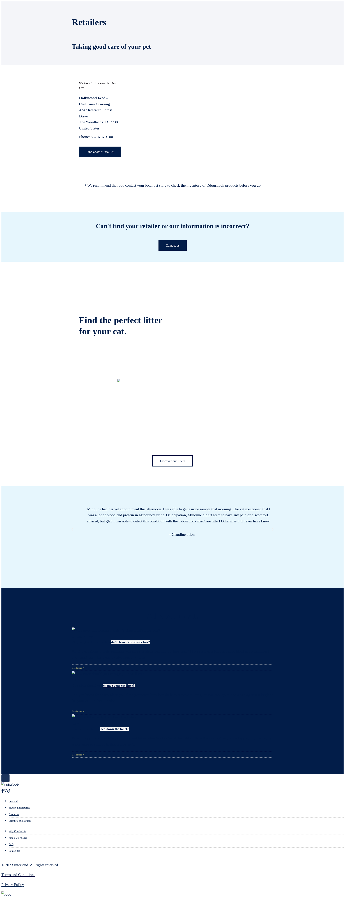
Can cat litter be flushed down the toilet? (100, 729)
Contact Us (14, 851)
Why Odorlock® (17, 831)
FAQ (11, 844)
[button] (72, 529)
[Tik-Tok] (8, 791)
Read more (77, 668)
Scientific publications (20, 821)
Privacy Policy (12, 884)
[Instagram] (5, 791)
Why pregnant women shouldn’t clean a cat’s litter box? (111, 642)
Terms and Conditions (18, 875)
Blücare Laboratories (19, 807)
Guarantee (14, 814)
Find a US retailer (18, 837)
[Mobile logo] (6, 894)
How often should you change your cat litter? (103, 685)
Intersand (13, 801)
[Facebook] (2, 791)
